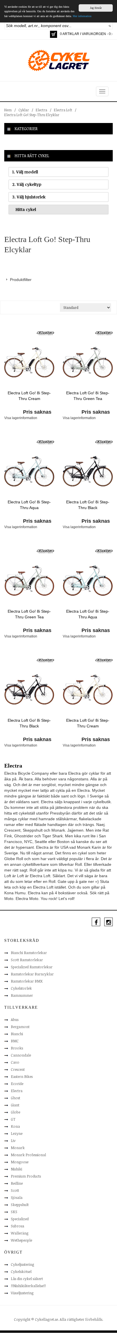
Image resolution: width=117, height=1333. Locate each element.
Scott (15, 1190)
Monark (18, 1147)
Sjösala (16, 1197)
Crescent (18, 1069)
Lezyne (16, 1133)
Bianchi (17, 1033)
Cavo (15, 1062)
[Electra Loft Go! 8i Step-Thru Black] (88, 471)
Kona (15, 1126)
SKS (14, 1211)
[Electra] (45, 333)
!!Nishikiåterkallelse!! (28, 1285)
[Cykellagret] (58, 60)
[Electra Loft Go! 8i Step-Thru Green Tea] (88, 362)
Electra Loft (63, 110)
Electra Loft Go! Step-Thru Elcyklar (31, 114)
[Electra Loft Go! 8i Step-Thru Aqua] (29, 471)
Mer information (82, 16)
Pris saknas (37, 412)
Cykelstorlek (21, 988)
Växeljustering (22, 1292)
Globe (15, 1112)
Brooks (17, 1048)
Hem (8, 110)
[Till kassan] (53, 34)
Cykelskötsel (21, 1271)
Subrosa (17, 1226)
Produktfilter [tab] (21, 279)
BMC (15, 1040)
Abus (14, 1019)
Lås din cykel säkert (27, 1278)
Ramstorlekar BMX (27, 981)
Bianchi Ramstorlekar (29, 952)
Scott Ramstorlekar (27, 959)
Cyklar (23, 110)
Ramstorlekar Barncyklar (32, 974)
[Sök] (109, 25)
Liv (13, 1140)
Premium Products (26, 1176)
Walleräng (19, 1233)
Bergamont (20, 1026)
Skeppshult (20, 1204)
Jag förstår (96, 7)
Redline (17, 1183)
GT (13, 1119)
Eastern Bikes (22, 1076)
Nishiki (16, 1169)
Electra (41, 110)
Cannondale (21, 1055)
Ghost (15, 1097)
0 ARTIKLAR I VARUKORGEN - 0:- (86, 34)
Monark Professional (28, 1154)
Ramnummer (22, 995)
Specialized (20, 1218)
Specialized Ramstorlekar (32, 966)
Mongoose (19, 1161)
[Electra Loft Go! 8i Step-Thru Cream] (29, 362)
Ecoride (17, 1083)
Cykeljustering (22, 1264)
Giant (15, 1105)
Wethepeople (21, 1240)
